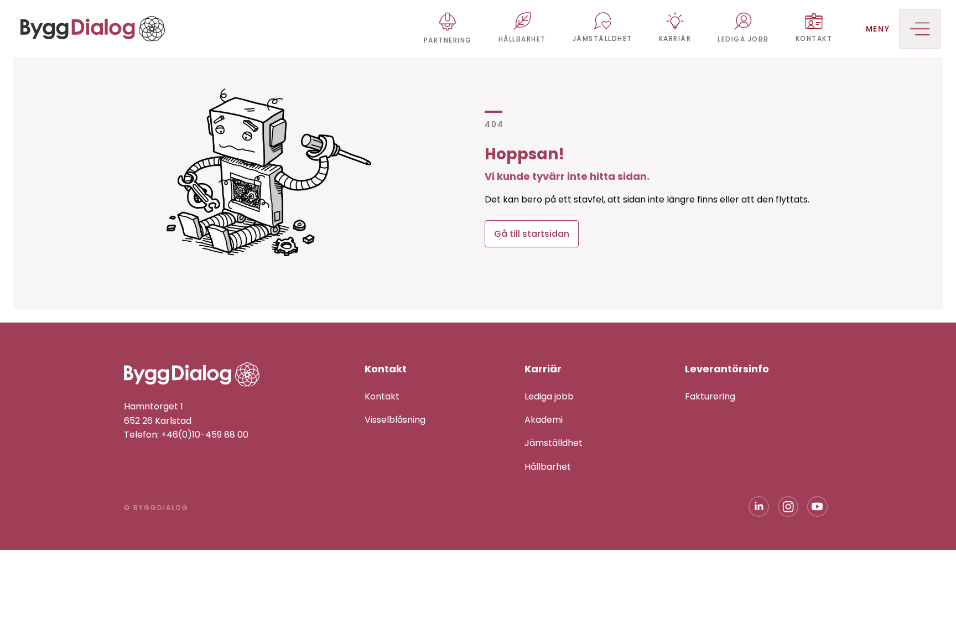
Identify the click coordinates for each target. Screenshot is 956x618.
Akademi (543, 419)
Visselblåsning (395, 419)
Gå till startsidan (531, 233)
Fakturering (710, 396)
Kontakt (382, 396)
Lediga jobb (549, 396)
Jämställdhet (553, 443)
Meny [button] (878, 28)
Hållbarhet (547, 466)
